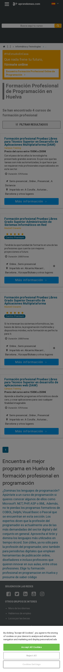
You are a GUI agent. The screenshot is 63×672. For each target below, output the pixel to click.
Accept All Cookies (31, 647)
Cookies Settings (31, 664)
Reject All (31, 655)
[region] (31, 649)
